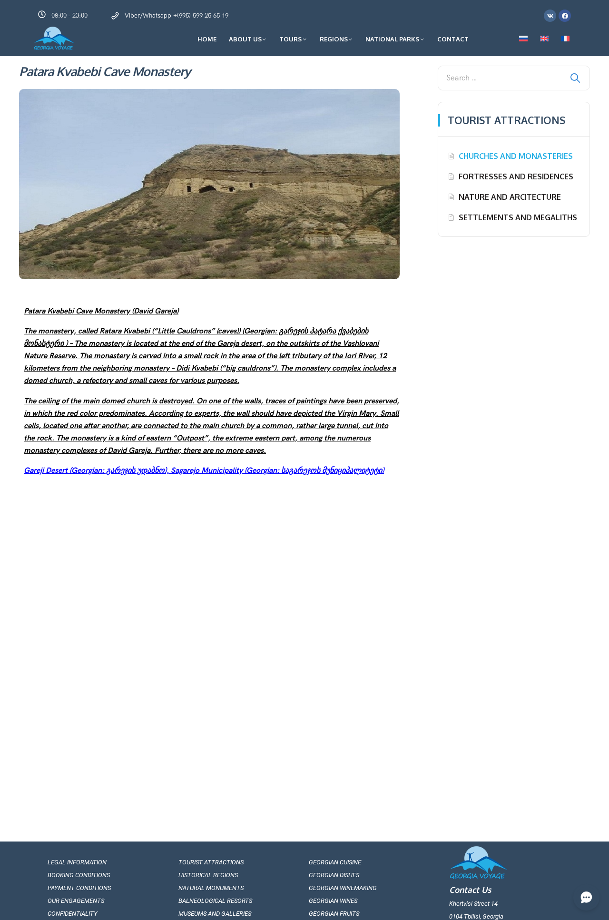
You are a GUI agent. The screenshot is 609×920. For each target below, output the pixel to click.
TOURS (290, 39)
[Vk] (550, 16)
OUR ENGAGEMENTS (76, 900)
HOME (206, 39)
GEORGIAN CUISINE (335, 862)
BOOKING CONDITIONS (79, 875)
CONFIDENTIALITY (73, 913)
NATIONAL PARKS (392, 39)
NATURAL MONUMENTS (211, 887)
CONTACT (453, 39)
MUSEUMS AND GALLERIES (214, 913)
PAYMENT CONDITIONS (79, 887)
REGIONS (334, 39)
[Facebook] (565, 16)
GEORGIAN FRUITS (334, 913)
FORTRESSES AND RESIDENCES (516, 176)
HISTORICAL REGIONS (208, 875)
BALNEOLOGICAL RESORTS (215, 900)
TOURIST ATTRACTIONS (211, 862)
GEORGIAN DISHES (334, 875)
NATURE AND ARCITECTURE (510, 197)
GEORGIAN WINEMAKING (343, 887)
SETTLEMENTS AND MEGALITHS (518, 217)
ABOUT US (245, 39)
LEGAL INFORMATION (77, 862)
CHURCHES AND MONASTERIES (516, 156)
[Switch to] (523, 39)
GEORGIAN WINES (333, 900)
